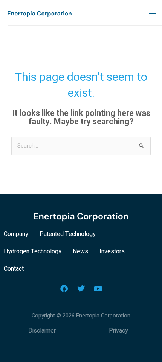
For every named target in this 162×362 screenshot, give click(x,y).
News (80, 251)
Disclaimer (42, 330)
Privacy (118, 330)
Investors (112, 251)
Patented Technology (68, 234)
